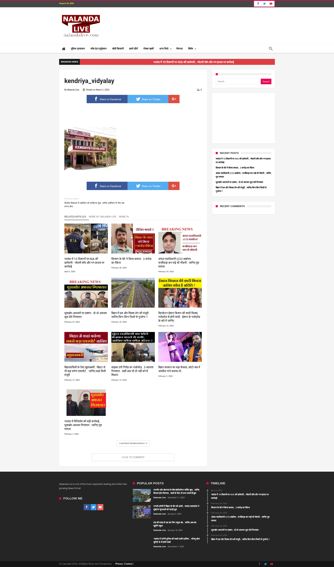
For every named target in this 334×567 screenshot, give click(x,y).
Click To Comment (133, 457)
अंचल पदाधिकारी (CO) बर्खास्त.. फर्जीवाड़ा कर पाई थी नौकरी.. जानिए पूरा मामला (178, 262)
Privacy (119, 564)
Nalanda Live (73, 90)
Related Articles (75, 216)
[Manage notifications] (6, 561)
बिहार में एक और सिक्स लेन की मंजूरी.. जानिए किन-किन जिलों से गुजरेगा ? (130, 315)
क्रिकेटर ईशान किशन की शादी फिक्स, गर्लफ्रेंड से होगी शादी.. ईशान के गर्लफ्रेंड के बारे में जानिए (179, 316)
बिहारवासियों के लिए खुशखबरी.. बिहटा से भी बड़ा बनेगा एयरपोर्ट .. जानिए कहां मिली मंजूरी (85, 371)
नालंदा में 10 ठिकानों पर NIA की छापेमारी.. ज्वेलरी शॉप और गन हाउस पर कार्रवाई (173, 62)
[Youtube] (271, 4)
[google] (174, 99)
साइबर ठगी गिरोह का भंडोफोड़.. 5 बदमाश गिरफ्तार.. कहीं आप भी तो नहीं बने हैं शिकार (132, 371)
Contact (128, 564)
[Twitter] (264, 4)
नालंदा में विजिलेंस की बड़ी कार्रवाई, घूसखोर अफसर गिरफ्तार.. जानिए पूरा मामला (83, 425)
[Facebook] (257, 4)
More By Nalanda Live (102, 216)
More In (124, 216)
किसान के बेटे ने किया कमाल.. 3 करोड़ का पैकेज (131, 260)
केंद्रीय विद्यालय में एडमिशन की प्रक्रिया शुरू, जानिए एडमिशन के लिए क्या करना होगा (94, 203)
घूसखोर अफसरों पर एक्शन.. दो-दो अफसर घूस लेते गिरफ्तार (85, 315)
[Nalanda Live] (80, 12)
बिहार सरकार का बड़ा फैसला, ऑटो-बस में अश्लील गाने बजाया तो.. (179, 369)
